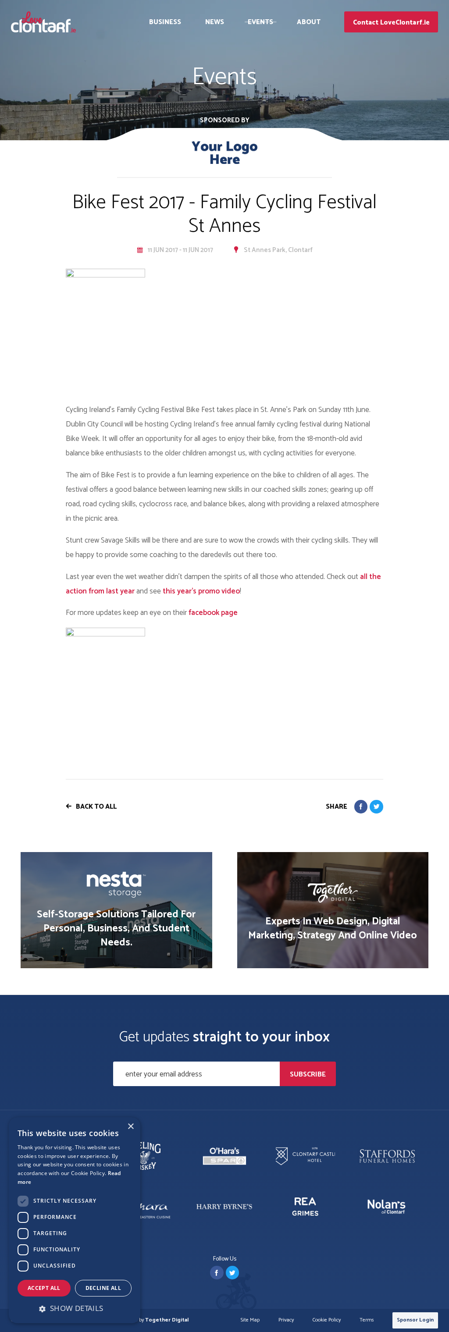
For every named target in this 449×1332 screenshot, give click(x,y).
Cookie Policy (327, 1320)
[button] (75, 1308)
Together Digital (167, 1320)
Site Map (250, 1320)
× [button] (130, 1126)
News (214, 22)
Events (261, 22)
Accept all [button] (44, 1288)
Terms (367, 1320)
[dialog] (74, 1220)
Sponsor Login (415, 1320)
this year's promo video (201, 591)
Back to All (96, 806)
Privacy (286, 1320)
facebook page (213, 613)
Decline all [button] (103, 1288)
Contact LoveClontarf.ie (391, 22)
